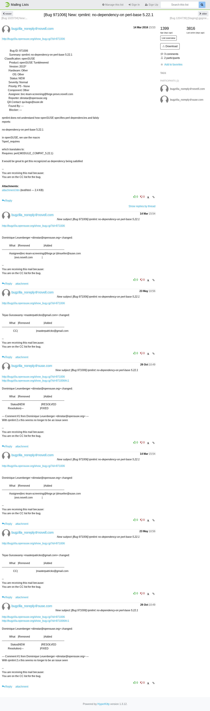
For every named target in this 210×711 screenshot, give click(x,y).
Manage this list (114, 4)
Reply (8, 200)
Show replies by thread (142, 206)
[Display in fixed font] (148, 197)
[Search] (202, 5)
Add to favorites (173, 64)
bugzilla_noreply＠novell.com (32, 28)
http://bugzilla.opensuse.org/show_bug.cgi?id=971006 (33, 38)
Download (171, 46)
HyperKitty (103, 704)
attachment (21, 283)
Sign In (135, 4)
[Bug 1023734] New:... (14, 18)
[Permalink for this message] (153, 197)
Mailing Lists (20, 4)
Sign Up (153, 4)
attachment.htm (11, 190)
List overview (168, 38)
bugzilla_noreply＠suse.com (31, 366)
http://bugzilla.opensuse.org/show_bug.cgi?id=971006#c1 (35, 380)
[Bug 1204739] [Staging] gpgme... (189, 18)
